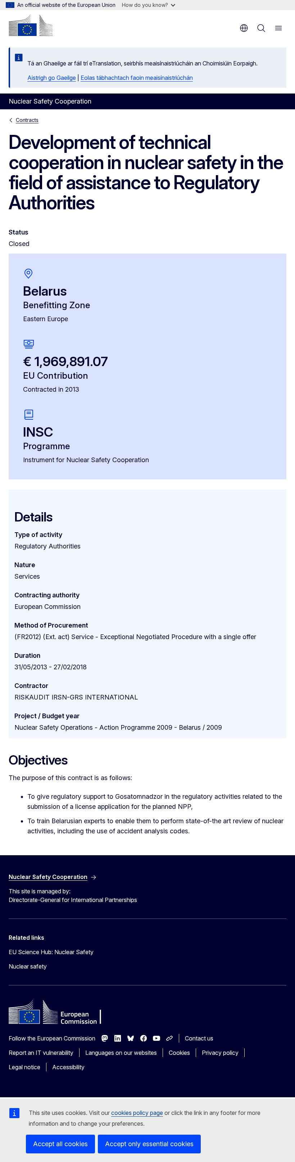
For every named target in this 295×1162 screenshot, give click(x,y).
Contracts (27, 120)
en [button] (244, 28)
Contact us (199, 1038)
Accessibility (68, 1067)
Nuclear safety (28, 966)
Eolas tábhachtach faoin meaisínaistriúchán (137, 77)
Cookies (179, 1052)
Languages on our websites (121, 1052)
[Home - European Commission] (31, 25)
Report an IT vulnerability (41, 1052)
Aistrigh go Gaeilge (51, 77)
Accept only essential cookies (149, 1144)
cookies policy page (137, 1112)
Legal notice (24, 1067)
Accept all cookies (60, 1144)
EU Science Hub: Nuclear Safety (51, 952)
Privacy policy (220, 1052)
